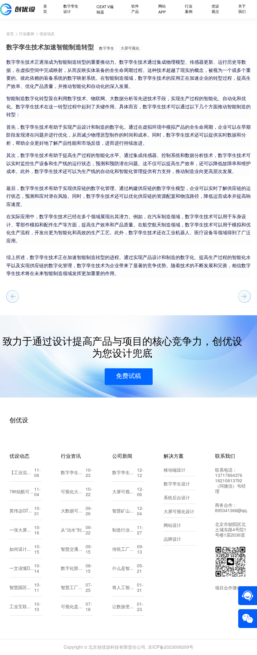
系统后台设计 (177, 498)
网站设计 (172, 525)
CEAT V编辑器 (105, 9)
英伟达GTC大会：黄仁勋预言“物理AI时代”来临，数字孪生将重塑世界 (21, 511)
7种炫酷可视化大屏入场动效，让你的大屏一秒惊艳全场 (21, 492)
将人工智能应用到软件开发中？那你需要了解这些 (124, 588)
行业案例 (188, 9)
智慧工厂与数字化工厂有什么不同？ (73, 588)
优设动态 (47, 34)
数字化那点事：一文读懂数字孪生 (73, 568)
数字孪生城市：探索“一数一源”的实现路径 (124, 473)
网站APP (162, 9)
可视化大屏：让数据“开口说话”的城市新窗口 (73, 492)
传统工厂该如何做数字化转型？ (124, 549)
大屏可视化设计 (179, 512)
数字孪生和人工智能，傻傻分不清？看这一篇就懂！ (73, 473)
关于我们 (242, 9)
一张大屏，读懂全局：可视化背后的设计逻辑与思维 (21, 530)
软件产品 (135, 9)
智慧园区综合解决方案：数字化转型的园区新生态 (21, 588)
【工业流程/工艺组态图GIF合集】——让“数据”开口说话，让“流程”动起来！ (21, 473)
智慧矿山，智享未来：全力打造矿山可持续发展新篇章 (124, 511)
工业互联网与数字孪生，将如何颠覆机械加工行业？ (21, 607)
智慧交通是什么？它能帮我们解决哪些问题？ (73, 549)
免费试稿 (128, 376)
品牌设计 (172, 539)
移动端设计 (175, 470)
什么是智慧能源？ (124, 568)
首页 (45, 9)
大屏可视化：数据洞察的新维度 (124, 492)
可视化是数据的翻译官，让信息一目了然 (73, 607)
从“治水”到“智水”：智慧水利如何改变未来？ (73, 530)
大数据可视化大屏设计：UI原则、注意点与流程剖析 (73, 511)
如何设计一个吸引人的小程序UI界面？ (21, 549)
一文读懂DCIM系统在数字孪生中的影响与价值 (21, 568)
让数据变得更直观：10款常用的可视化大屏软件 (124, 607)
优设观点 (215, 9)
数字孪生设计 (70, 9)
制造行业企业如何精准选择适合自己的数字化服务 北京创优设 (124, 530)
